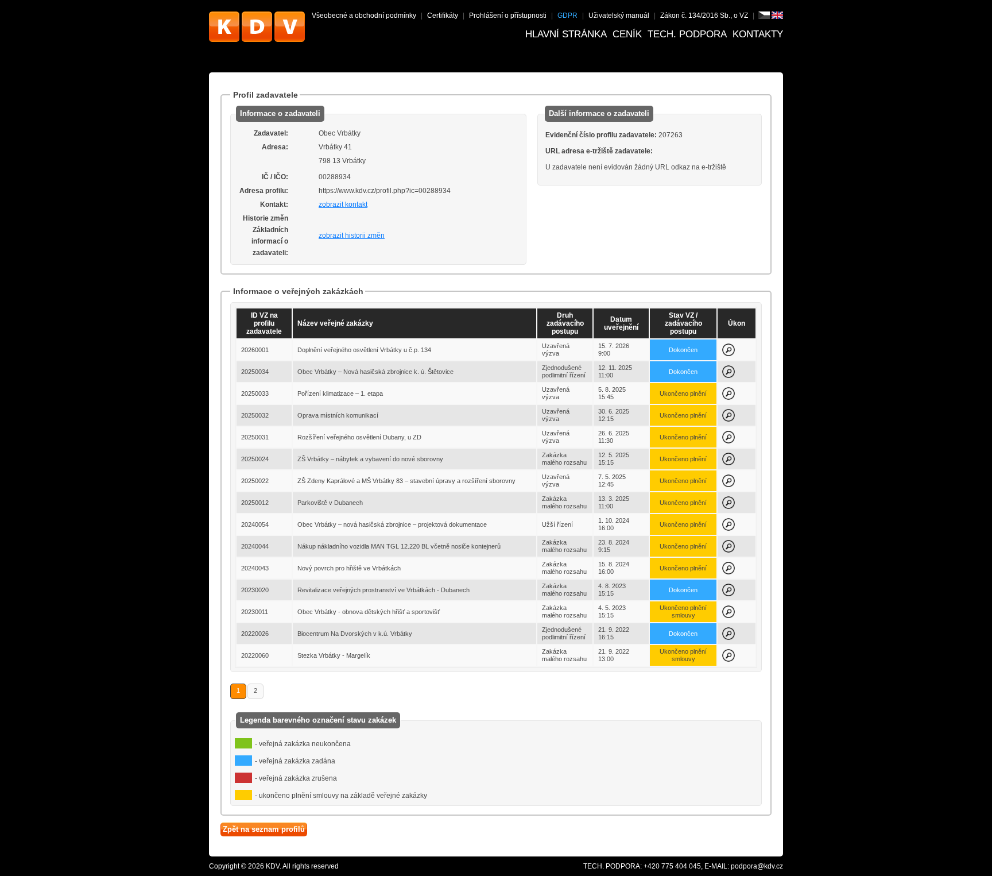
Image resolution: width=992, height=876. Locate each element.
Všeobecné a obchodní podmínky (364, 15)
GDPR (567, 15)
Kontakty (758, 34)
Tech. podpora (687, 34)
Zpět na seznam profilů (264, 829)
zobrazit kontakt (343, 204)
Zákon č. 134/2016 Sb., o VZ (704, 15)
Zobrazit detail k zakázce (728, 350)
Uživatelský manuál (618, 15)
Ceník (627, 34)
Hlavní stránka (566, 34)
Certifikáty (442, 15)
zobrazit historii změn (352, 235)
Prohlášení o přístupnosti (508, 15)
